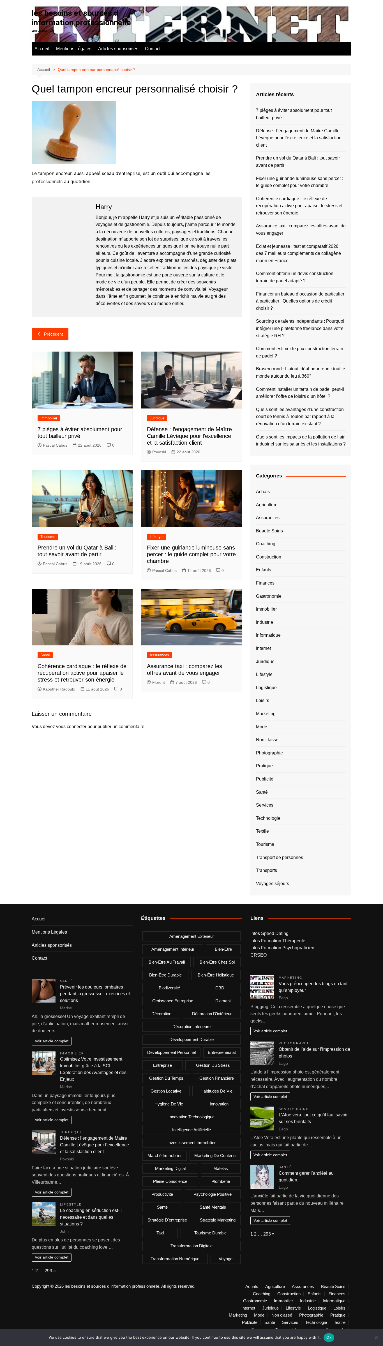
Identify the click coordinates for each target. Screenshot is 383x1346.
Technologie (268, 818)
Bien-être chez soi (217, 962)
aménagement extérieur (191, 936)
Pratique (264, 765)
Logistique (266, 687)
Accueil (41, 48)
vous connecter (71, 726)
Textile (262, 831)
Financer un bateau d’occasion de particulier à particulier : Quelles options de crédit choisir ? (300, 301)
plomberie (220, 1181)
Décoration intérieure (191, 1026)
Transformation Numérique (175, 1258)
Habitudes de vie (216, 1091)
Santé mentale (213, 1207)
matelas (220, 1168)
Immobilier (48, 418)
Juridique (157, 418)
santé (162, 1207)
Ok (328, 1337)
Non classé (267, 739)
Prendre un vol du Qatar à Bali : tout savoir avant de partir (298, 162)
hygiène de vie (168, 1104)
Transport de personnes (279, 857)
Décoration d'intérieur (212, 1013)
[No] (376, 1337)
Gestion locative (166, 1091)
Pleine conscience (170, 1181)
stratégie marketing (218, 1220)
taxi (160, 1232)
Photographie (269, 753)
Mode (261, 726)
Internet (263, 648)
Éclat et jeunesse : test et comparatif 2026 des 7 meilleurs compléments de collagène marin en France (298, 253)
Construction (268, 557)
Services (264, 805)
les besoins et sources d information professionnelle (81, 17)
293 (48, 1270)
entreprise (162, 1065)
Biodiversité (169, 987)
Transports (266, 870)
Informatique (268, 635)
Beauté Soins (269, 530)
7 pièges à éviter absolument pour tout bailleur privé (294, 114)
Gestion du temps (166, 1078)
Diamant (223, 1000)
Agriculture (267, 504)
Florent (158, 682)
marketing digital (170, 1168)
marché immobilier (164, 1155)
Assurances (159, 655)
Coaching (265, 543)
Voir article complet (51, 1041)
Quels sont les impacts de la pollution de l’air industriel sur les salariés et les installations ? (301, 441)
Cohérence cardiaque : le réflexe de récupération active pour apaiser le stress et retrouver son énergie (82, 673)
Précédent (53, 334)
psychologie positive (212, 1194)
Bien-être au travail (167, 962)
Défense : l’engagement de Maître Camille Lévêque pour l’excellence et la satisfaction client (189, 436)
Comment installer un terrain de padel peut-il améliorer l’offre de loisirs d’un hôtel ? (300, 393)
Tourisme (47, 537)
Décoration (161, 1013)
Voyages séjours (272, 883)
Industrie (264, 622)
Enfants (263, 569)
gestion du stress (213, 1065)
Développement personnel (171, 1052)
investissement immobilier (191, 1142)
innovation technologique (191, 1116)
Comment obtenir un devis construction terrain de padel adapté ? (294, 277)
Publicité (264, 779)
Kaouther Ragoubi (59, 689)
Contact (152, 48)
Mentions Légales (73, 48)
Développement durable (191, 1039)
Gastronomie (269, 596)
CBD (219, 987)
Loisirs (262, 700)
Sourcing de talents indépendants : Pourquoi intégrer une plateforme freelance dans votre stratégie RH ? (300, 328)
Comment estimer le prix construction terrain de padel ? (299, 352)
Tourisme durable (210, 1232)
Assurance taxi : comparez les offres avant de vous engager (301, 229)
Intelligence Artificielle (191, 1129)
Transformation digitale (191, 1245)
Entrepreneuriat (222, 1052)
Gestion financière (216, 1078)
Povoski (159, 452)
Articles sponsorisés (118, 48)
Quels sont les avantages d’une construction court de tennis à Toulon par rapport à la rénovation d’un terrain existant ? (300, 416)
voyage (225, 1258)
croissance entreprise (172, 1000)
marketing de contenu (215, 1155)
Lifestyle (156, 537)
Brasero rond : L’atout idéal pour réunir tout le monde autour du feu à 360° (300, 372)
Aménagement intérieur (172, 949)
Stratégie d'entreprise (167, 1220)
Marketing (266, 713)
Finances (265, 583)
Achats (263, 491)
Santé (45, 655)
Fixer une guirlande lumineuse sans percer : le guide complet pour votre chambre (191, 554)
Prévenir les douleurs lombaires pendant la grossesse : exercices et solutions (95, 994)
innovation (219, 1104)
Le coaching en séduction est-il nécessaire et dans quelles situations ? (91, 1217)
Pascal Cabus (55, 445)
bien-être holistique (216, 975)
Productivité (162, 1194)
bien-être (223, 949)
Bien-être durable (165, 975)
